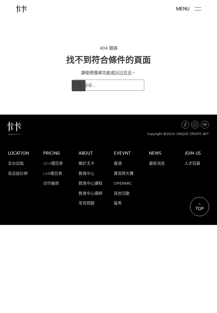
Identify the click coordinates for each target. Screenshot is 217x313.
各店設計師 (18, 173)
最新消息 (157, 163)
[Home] (21, 9)
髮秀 (118, 203)
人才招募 (192, 163)
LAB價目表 (52, 173)
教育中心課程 (90, 183)
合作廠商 (51, 183)
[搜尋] (78, 85)
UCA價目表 (53, 163)
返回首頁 (123, 72)
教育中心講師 (90, 193)
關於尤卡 (86, 163)
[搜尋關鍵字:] (108, 85)
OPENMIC (123, 183)
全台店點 (16, 163)
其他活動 (122, 193)
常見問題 (86, 203)
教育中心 (86, 173)
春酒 (118, 163)
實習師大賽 (124, 173)
